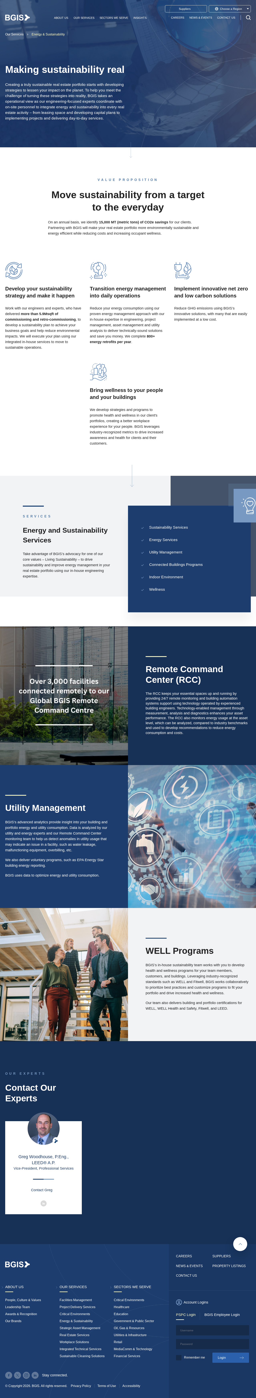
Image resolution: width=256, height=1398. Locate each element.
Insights (140, 17)
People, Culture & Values (23, 1300)
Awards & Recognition (21, 1314)
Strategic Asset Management (80, 1328)
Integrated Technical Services (80, 1349)
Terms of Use (106, 1386)
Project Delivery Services (77, 1307)
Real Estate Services (74, 1335)
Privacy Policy (81, 1386)
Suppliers (221, 1256)
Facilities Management (76, 1300)
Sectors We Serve (114, 17)
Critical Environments (75, 1314)
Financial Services (127, 1356)
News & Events (200, 17)
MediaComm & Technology (133, 1349)
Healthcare (121, 1307)
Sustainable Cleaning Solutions (82, 1356)
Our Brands (13, 1321)
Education (121, 1314)
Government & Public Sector (134, 1321)
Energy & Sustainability (48, 34)
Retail (118, 1342)
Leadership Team (17, 1307)
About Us (61, 17)
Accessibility (131, 1386)
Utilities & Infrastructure (130, 1335)
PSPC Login (186, 1315)
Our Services (84, 17)
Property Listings (229, 1266)
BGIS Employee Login (222, 1315)
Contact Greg (41, 1190)
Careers (177, 17)
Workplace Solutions (74, 1342)
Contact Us (226, 17)
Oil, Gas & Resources (129, 1328)
